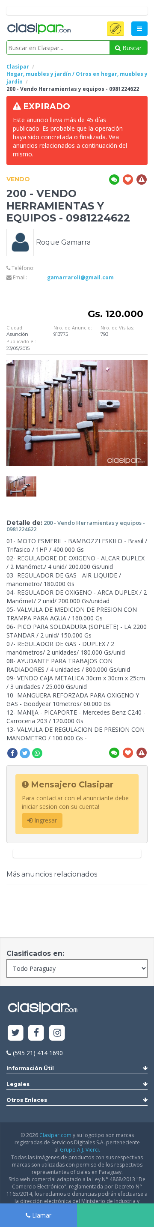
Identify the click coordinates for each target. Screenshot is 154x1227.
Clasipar (17, 66)
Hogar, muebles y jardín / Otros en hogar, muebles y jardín (77, 77)
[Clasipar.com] (38, 29)
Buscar (131, 48)
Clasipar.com (55, 1135)
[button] (115, 28)
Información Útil (30, 1068)
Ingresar (45, 820)
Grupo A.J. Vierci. (80, 1149)
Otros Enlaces (26, 1100)
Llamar (40, 1215)
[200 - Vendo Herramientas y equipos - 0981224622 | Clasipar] (21, 480)
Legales (18, 1084)
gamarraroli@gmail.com (80, 277)
